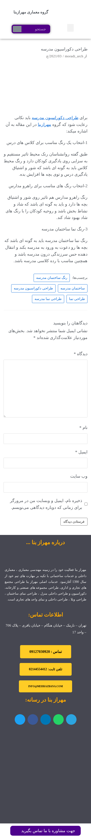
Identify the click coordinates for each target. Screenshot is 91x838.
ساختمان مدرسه (72, 288)
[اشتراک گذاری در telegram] (71, 719)
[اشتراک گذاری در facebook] (33, 719)
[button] (70, 28)
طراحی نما (77, 299)
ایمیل (81, 452)
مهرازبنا (44, 124)
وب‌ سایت (79, 476)
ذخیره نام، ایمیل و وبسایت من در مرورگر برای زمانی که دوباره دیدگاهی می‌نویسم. (46, 504)
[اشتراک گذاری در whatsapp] (58, 719)
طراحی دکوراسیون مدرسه (55, 117)
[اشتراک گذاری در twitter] (20, 719)
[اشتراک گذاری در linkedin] (45, 719)
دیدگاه (81, 353)
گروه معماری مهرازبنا (31, 12)
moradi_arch (74, 56)
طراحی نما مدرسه (48, 299)
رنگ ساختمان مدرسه (51, 278)
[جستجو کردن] (17, 29)
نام (83, 427)
